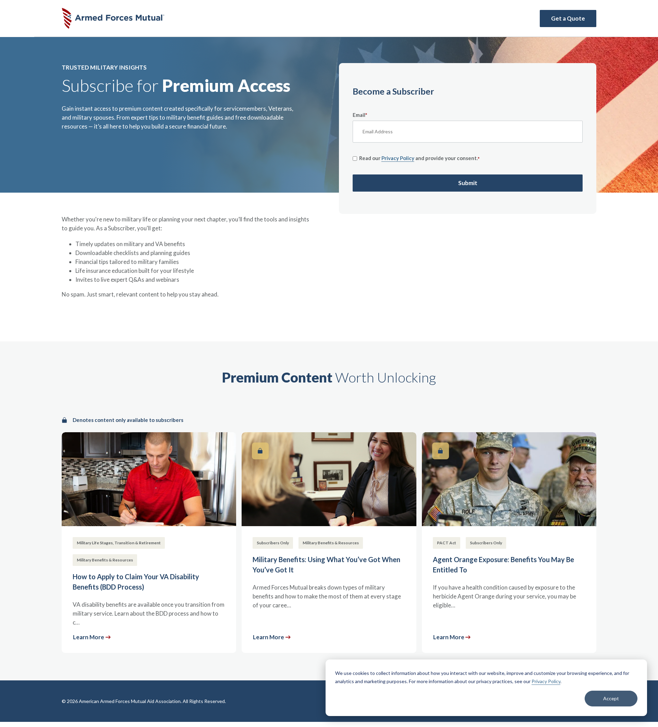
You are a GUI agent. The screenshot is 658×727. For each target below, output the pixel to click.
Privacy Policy (546, 681)
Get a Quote (568, 18)
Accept (611, 698)
